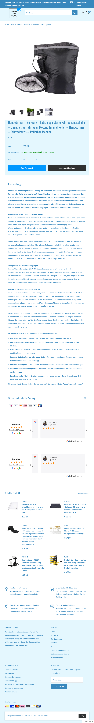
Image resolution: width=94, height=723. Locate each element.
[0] (87, 12)
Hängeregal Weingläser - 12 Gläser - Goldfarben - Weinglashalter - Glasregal (74, 531)
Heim (53, 632)
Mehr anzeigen (84, 493)
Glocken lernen (11, 692)
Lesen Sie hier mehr (40, 716)
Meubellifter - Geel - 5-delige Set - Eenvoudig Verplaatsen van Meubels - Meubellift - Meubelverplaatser (75, 564)
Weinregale (9, 673)
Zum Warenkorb (27, 168)
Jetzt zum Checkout (67, 168)
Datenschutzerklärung (60, 654)
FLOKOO (11, 138)
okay (82, 716)
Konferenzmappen (12, 681)
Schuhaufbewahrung (13, 677)
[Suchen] (74, 12)
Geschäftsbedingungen (60, 650)
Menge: (11, 159)
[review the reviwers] (82, 423)
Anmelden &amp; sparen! (80, 4)
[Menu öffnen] (6, 13)
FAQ (52, 646)
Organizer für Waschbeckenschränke (19, 684)
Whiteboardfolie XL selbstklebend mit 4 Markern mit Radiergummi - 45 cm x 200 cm (32, 508)
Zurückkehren (56, 639)
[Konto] (83, 13)
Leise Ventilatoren (12, 669)
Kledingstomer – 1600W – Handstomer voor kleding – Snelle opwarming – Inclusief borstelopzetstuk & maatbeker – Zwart (33, 565)
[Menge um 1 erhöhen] (36, 159)
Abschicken (59, 686)
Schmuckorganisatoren (14, 688)
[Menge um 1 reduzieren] (24, 159)
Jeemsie (25, 557)
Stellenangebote (58, 657)
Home (7, 25)
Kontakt (54, 643)
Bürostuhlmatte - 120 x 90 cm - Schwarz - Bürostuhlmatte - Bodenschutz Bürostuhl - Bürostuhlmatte (75, 508)
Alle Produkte (16, 25)
